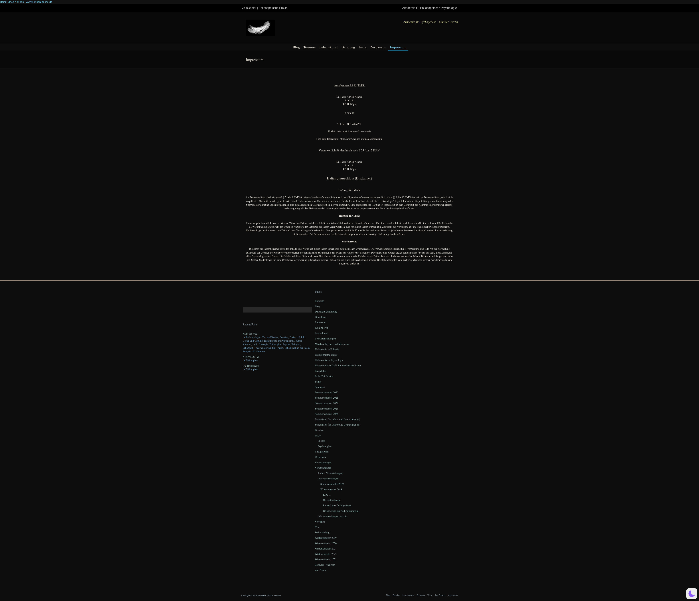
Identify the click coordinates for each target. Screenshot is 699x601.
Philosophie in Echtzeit (327, 349)
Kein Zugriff (321, 327)
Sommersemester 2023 (326, 408)
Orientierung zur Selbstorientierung (341, 511)
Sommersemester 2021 (326, 397)
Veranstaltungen (323, 462)
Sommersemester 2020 (326, 392)
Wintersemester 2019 (326, 537)
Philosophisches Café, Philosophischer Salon (338, 365)
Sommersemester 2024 (326, 414)
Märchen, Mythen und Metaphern (332, 344)
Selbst (318, 381)
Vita (317, 527)
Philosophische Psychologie (329, 360)
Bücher (321, 440)
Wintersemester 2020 (326, 543)
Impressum (398, 47)
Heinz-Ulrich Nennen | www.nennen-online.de (26, 1)
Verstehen (320, 521)
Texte (362, 47)
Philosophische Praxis (326, 354)
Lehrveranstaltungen (325, 338)
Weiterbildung (322, 532)
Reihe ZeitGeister (324, 376)
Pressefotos (320, 371)
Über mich (320, 457)
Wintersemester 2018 (331, 489)
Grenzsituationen (331, 500)
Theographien (322, 451)
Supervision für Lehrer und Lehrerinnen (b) (337, 424)
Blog (296, 47)
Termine (309, 47)
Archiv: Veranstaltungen (330, 473)
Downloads (320, 317)
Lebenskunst (328, 47)
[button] (691, 593)
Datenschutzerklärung (326, 311)
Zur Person (378, 47)
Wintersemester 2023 (326, 559)
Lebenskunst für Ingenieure (337, 505)
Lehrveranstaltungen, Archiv (332, 516)
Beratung (348, 47)
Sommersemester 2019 (332, 484)
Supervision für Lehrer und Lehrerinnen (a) (337, 419)
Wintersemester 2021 (326, 548)
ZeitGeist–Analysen (325, 564)
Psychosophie (324, 446)
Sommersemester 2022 (326, 403)
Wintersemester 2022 (326, 554)
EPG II (327, 494)
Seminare (320, 387)
